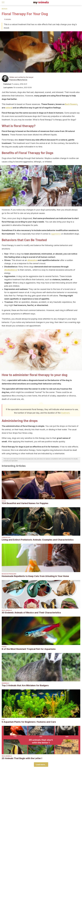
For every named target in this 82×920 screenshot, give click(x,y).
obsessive (32, 260)
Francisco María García (18, 80)
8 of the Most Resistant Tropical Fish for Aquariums (29, 649)
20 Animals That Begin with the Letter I (22, 758)
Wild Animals (7, 610)
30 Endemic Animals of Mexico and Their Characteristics (31, 612)
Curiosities (6, 537)
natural (8, 108)
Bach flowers (71, 104)
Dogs (4, 501)
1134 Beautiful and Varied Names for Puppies (25, 503)
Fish (3, 719)
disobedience (10, 270)
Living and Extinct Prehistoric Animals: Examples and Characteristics (38, 539)
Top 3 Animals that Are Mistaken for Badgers (25, 685)
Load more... (41, 764)
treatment (65, 413)
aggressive (56, 234)
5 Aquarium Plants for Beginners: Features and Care (29, 722)
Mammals (5, 683)
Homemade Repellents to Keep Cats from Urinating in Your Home (35, 576)
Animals (4, 9)
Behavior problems (9, 574)
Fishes (4, 647)
